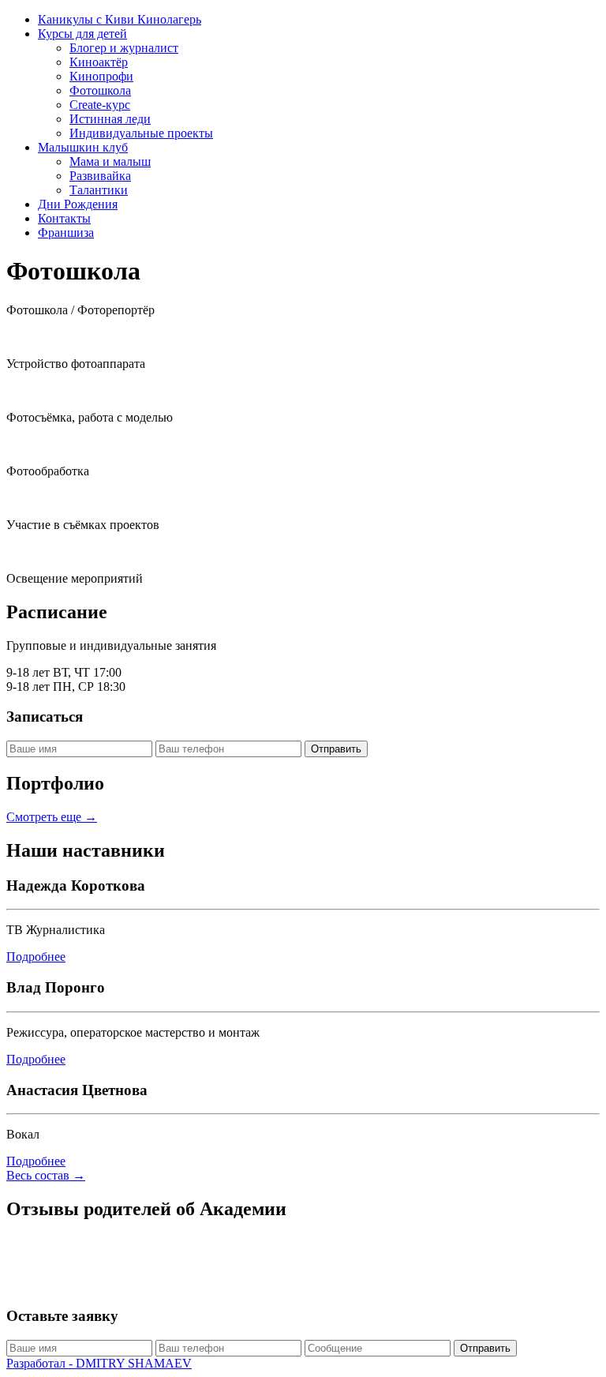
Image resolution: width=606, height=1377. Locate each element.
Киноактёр (98, 62)
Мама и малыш (110, 161)
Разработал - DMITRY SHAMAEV (99, 1363)
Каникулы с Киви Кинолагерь (119, 19)
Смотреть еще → (51, 817)
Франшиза (66, 232)
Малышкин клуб (83, 147)
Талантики (98, 190)
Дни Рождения (78, 204)
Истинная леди (110, 119)
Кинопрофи (101, 76)
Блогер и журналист (123, 47)
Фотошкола (100, 90)
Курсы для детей (82, 33)
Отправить (336, 749)
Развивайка (100, 175)
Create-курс (99, 104)
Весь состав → (45, 1175)
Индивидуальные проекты (141, 133)
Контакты (64, 218)
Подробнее (35, 956)
